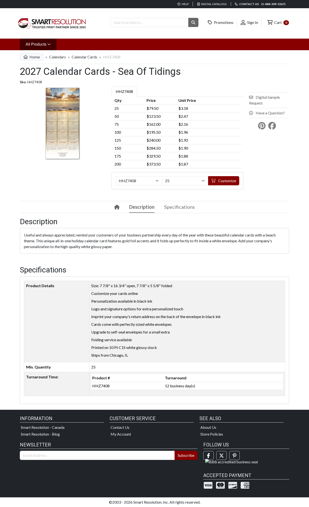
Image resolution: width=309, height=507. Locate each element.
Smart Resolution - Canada (42, 427)
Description (141, 207)
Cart (280, 22)
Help (185, 4)
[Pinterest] (234, 455)
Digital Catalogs (213, 4)
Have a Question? (270, 113)
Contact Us (120, 427)
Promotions (223, 22)
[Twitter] (221, 455)
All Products (41, 44)
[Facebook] (208, 455)
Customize (227, 180)
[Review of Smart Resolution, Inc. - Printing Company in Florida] (231, 461)
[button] (193, 22)
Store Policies (211, 434)
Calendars (57, 57)
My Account (121, 434)
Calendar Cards (84, 57)
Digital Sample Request (264, 100)
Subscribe (186, 455)
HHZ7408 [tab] (124, 91)
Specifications (179, 207)
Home (34, 57)
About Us (208, 427)
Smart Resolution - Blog (40, 434)
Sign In (252, 22)
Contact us (262, 4)
